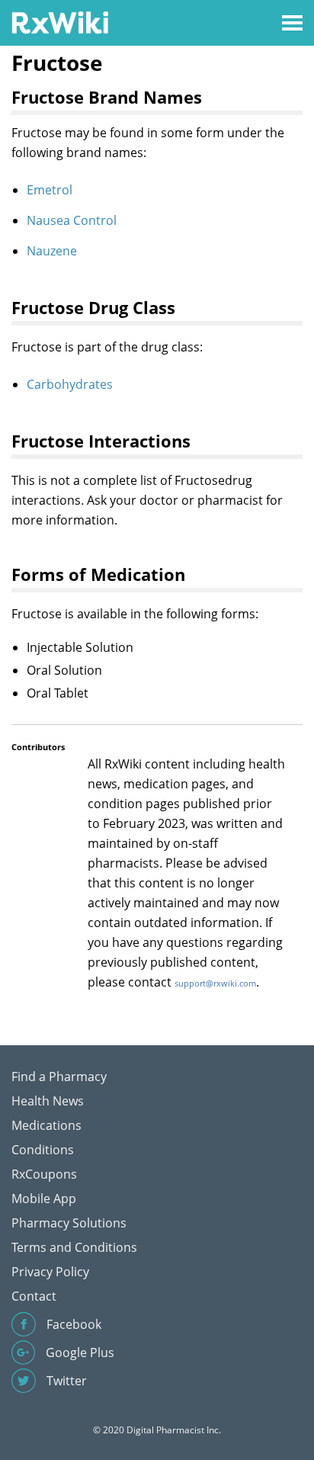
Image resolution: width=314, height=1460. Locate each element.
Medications (46, 1125)
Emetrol (49, 189)
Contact (33, 1296)
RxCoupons (44, 1174)
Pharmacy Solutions (69, 1223)
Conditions (42, 1149)
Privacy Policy (50, 1271)
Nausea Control (72, 220)
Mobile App (43, 1198)
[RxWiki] (59, 21)
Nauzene (52, 250)
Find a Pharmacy (59, 1076)
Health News (47, 1101)
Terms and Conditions (74, 1247)
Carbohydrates (70, 384)
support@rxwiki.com (215, 983)
